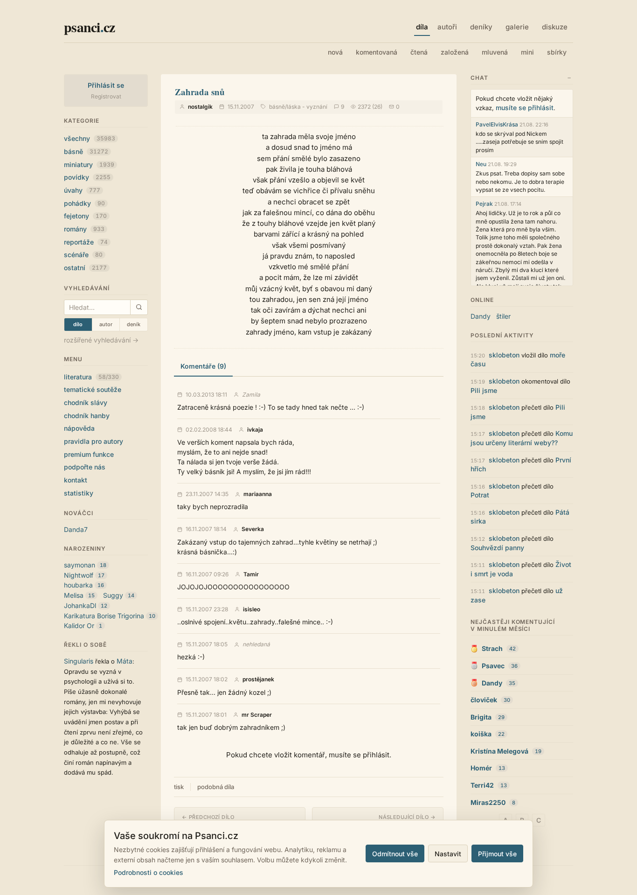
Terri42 (482, 785)
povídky (87, 177)
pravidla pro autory (93, 441)
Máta (124, 661)
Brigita (481, 717)
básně (86, 151)
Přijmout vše (497, 854)
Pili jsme (484, 390)
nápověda (79, 428)
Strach (492, 648)
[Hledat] (138, 307)
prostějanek (258, 679)
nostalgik (200, 106)
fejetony (85, 216)
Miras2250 (488, 802)
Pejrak (484, 203)
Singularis (78, 661)
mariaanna (257, 494)
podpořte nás (84, 467)
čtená (419, 52)
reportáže (86, 242)
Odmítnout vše (395, 854)
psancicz (89, 26)
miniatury (89, 164)
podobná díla (215, 786)
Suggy (113, 595)
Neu (481, 164)
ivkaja (255, 430)
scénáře (83, 255)
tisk (179, 786)
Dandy (481, 316)
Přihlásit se (106, 85)
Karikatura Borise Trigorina (104, 616)
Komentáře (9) (203, 366)
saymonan (79, 565)
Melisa (73, 595)
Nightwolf (78, 575)
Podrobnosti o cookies (148, 872)
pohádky (84, 203)
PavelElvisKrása (497, 124)
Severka (253, 529)
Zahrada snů (200, 91)
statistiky (78, 493)
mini (527, 52)
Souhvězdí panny (497, 548)
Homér (481, 768)
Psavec (493, 666)
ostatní (85, 268)
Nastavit (448, 854)
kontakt (75, 480)
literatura (91, 377)
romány (84, 229)
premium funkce (89, 454)
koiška (481, 734)
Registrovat (106, 96)
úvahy (82, 190)
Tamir (251, 574)
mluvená (495, 52)
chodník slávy (85, 402)
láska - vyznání (307, 106)
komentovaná (376, 52)
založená (455, 52)
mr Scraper (257, 715)
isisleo (251, 609)
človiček (484, 700)
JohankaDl (80, 605)
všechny (89, 138)
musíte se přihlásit (525, 108)
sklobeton (504, 355)
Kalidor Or (79, 625)
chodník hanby (87, 416)
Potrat (480, 495)
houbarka (78, 585)
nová (335, 52)
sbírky (557, 52)
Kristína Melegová (499, 751)
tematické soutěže (92, 389)
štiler (503, 316)
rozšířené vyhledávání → (101, 340)
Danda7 (76, 529)
